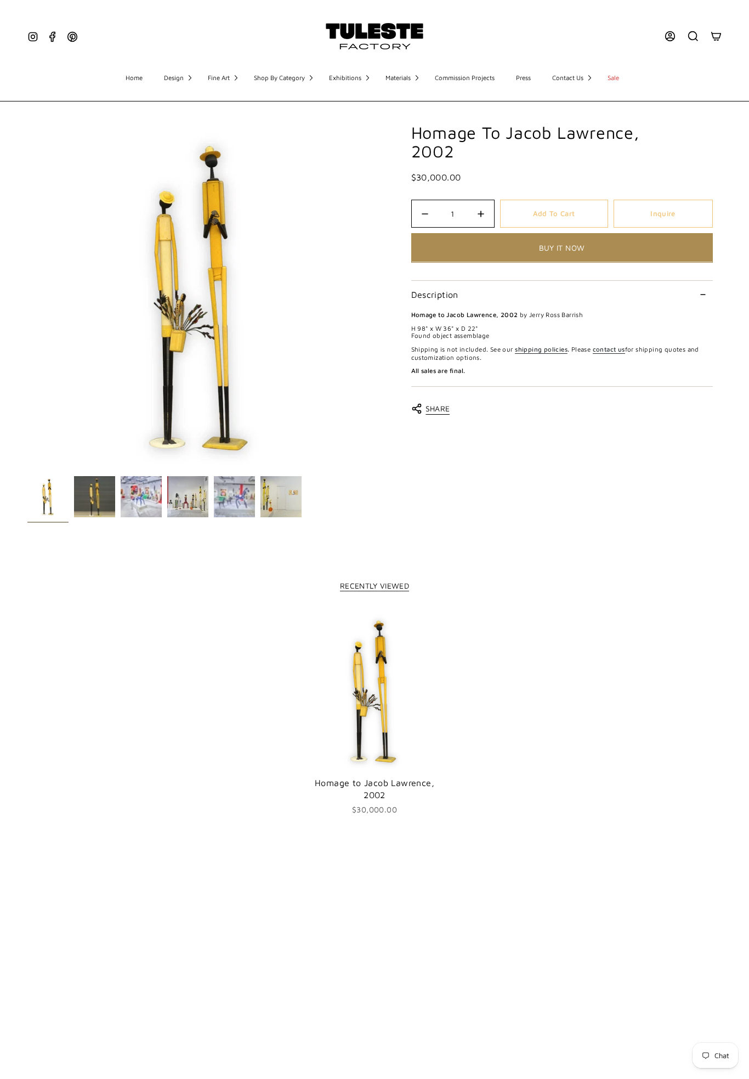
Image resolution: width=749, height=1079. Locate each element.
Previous (27, 297)
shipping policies (541, 349)
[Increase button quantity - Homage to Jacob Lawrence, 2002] (478, 214)
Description (434, 295)
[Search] (693, 36)
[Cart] (716, 36)
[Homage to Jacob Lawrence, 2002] (374, 691)
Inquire (662, 213)
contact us (609, 349)
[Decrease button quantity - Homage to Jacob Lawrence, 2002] (428, 214)
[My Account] (670, 36)
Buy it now (562, 247)
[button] (178, 78)
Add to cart (554, 213)
